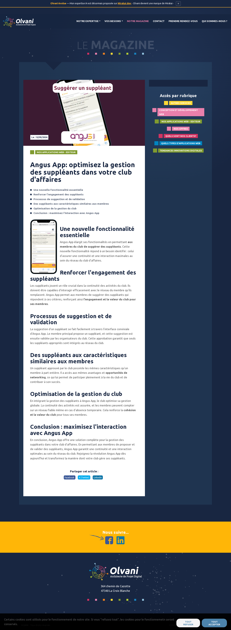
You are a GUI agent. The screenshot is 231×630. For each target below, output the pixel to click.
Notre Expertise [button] (87, 21)
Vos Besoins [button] (113, 21)
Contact (159, 21)
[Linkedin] (120, 540)
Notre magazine (138, 21)
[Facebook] (109, 540)
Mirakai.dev (125, 3)
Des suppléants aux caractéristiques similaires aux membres (71, 203)
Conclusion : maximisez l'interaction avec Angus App (66, 213)
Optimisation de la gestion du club (54, 208)
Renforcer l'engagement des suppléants (58, 194)
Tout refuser (188, 623)
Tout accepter (214, 623)
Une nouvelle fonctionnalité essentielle (58, 189)
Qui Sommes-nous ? (214, 21)
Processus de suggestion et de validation (59, 199)
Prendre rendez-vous (183, 21)
